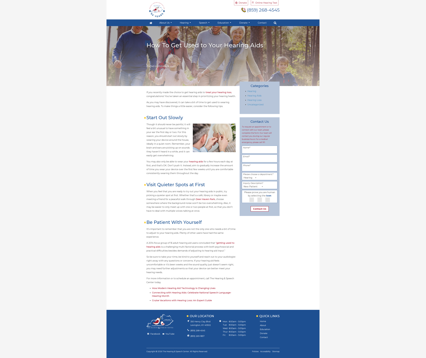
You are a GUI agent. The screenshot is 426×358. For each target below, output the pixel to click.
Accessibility (265, 351)
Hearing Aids (254, 95)
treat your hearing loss (218, 92)
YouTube (170, 334)
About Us (164, 22)
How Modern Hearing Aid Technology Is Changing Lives (183, 288)
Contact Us (259, 209)
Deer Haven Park (205, 199)
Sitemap (276, 351)
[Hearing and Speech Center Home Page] (157, 9)
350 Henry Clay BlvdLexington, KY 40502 (200, 323)
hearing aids (196, 161)
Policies (255, 351)
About (263, 325)
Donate (243, 22)
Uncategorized (255, 104)
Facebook (155, 334)
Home (263, 321)
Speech (203, 22)
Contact (262, 22)
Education (223, 22)
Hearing (184, 22)
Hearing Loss (254, 100)
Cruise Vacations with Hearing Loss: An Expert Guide (182, 300)
